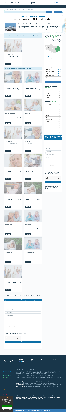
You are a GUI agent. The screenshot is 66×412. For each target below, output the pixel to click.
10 (24, 295)
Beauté (31, 390)
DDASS (59, 377)
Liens (54, 6)
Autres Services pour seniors (28, 387)
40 (29, 295)
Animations (54, 372)
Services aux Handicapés (28, 382)
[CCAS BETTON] (33, 133)
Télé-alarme (57, 386)
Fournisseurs (18, 394)
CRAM (17, 378)
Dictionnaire (36, 373)
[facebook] (4, 2)
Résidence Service (24, 6)
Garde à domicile (37, 381)
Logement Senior (32, 6)
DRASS (56, 377)
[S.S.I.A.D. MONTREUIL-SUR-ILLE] (13, 77)
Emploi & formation (7, 392)
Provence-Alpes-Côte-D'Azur (53, 132)
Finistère (53, 93)
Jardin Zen (53, 390)
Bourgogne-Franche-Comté (53, 106)
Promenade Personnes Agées (51, 384)
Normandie (53, 123)
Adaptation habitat (57, 389)
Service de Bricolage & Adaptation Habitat (45, 386)
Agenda (8, 6)
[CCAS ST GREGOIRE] (33, 216)
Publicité (42, 362)
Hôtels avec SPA (19, 390)
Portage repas (51, 381)
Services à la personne (42, 6)
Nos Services (18, 395)
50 (31, 295)
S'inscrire (58, 2)
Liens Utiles (5, 377)
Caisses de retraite (43, 378)
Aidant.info (27, 398)
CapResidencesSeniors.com (33, 397)
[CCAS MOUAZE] (33, 105)
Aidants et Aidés (41, 368)
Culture (31, 369)
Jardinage (35, 386)
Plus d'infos (8, 63)
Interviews (25, 368)
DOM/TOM (53, 115)
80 (37, 295)
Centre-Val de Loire (53, 111)
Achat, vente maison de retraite (43, 395)
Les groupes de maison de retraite (37, 372)
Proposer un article (54, 359)
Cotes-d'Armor (53, 91)
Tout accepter (7, 405)
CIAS (25, 378)
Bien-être (50, 6)
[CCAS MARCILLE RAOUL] (13, 244)
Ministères (20, 377)
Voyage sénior (36, 390)
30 (28, 295)
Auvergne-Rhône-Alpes (53, 104)
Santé (23, 369)
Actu (5, 6)
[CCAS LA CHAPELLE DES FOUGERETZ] (33, 160)
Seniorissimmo (18, 397)
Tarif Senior (25, 390)
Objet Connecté (53, 395)
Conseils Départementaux (45, 377)
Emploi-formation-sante (20, 398)
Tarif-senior (32, 398)
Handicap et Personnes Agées (57, 368)
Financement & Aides (20, 373)
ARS (16, 377)
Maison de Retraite (19, 371)
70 (35, 295)
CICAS (36, 380)
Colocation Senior (39, 389)
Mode (28, 390)
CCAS (23, 378)
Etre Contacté (58, 12)
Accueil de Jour (35, 371)
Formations (23, 392)
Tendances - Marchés (25, 395)
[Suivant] (39, 295)
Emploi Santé (18, 392)
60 (33, 295)
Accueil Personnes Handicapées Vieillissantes (53, 371)
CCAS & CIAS (29, 380)
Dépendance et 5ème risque (32, 368)
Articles (20, 368)
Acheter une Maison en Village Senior (45, 375)
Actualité (5, 368)
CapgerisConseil (25, 397)
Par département (23, 375)
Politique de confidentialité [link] (7, 409)
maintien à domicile (54, 26)
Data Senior (35, 369)
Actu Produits (48, 368)
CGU (32, 359)
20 (26, 295)
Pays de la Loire (53, 129)
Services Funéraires (38, 387)
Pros (58, 6)
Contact (12, 2)
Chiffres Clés (31, 373)
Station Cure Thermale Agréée (45, 390)
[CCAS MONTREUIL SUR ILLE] (33, 77)
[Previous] (6, 295)
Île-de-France (53, 121)
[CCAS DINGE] (13, 160)
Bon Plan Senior (19, 369)
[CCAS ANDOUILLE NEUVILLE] (13, 105)
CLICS (28, 378)
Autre (47, 373)
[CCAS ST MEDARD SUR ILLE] (13, 45)
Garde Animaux (29, 386)
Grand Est (53, 117)
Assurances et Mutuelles (34, 378)
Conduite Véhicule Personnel (39, 384)
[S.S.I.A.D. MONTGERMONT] (33, 244)
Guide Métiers (28, 392)
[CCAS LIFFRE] (33, 188)
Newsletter (17, 2)
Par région (18, 375)
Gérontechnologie (33, 395)
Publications (27, 369)
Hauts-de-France (53, 119)
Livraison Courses (44, 381)
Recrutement (23, 394)
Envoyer (23, 341)
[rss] (8, 2)
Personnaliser (6, 407)
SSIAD (34, 382)
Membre (54, 2)
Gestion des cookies (40, 403)
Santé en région (25, 377)
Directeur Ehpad (42, 373)
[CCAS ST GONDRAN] (13, 216)
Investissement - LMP (46, 394)
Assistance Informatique (35, 383)
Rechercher (49, 12)
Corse (53, 113)
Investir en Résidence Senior (32, 375)
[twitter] (6, 2)
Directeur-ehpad (43, 397)
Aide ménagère (30, 381)
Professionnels (6, 394)
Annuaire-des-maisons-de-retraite (53, 397)
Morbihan (53, 97)
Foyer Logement (41, 371)
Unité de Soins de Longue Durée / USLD (23, 372)
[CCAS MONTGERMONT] (13, 271)
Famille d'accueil (48, 372)
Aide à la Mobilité (29, 384)
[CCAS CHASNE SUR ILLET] (13, 133)
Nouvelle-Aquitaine (53, 125)
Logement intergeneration (48, 389)
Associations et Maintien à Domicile (47, 383)
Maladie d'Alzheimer (27, 371)
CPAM (20, 378)
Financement (39, 394)
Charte (32, 362)
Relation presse (54, 360)
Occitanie (53, 127)
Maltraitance (54, 378)
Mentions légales (34, 360)
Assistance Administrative (25, 383)
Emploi (61, 6)
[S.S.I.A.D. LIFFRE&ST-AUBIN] (13, 188)
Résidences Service (7, 375)
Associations (49, 378)
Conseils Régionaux (35, 377)
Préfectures (52, 377)
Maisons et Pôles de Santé (40, 398)
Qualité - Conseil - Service (31, 394)
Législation (26, 373)
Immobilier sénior (32, 389)
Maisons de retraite (15, 6)
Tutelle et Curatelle (19, 379)
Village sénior (25, 389)
